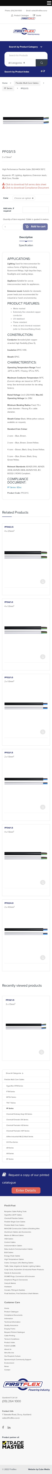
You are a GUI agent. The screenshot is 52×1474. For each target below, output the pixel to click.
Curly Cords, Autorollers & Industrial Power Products (24, 1270)
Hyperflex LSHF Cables (13, 1215)
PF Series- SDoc (14, 487)
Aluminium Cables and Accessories (17, 1232)
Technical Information (12, 1322)
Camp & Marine (10, 1283)
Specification (26, 245)
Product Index (9, 1342)
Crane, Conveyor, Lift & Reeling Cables (18, 1263)
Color (5, 198)
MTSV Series (11, 1097)
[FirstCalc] (28, 18)
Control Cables (10, 1242)
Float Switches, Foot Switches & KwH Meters (21, 1293)
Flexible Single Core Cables (14, 1222)
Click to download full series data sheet (25, 184)
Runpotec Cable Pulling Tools (15, 1211)
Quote (38, 15)
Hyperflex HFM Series (14, 1086)
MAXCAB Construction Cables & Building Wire (22, 1229)
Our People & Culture (12, 1356)
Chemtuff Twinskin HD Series (17, 1125)
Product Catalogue (21, 15)
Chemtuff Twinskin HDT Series (17, 1131)
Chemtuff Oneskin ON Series (17, 1120)
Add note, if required (8, 209)
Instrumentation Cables (13, 1246)
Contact (7, 1370)
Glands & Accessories (12, 1273)
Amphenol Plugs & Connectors (16, 1280)
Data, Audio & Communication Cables (18, 1249)
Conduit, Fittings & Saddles (14, 1290)
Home (4, 83)
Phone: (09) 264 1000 (13, 11)
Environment (9, 1363)
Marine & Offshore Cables (14, 1235)
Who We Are (9, 1353)
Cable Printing (9, 1336)
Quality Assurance (11, 1325)
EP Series (10, 1159)
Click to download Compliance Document (27, 187)
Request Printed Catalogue (14, 1332)
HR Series (10, 1154)
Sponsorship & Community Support (17, 1360)
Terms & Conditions (11, 1339)
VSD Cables (8, 1239)
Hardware (8, 1287)
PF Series (8, 88)
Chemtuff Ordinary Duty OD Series (19, 1114)
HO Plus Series (12, 1142)
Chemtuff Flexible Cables (13, 1218)
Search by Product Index (16, 71)
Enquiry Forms (9, 1329)
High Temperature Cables (14, 1259)
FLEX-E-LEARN (9, 1346)
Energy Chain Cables (12, 1256)
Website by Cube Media (39, 1469)
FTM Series (10, 1092)
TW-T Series (11, 1103)
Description (26, 237)
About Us (7, 1349)
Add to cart (38, 226)
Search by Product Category (23, 46)
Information (8, 1319)
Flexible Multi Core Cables (27, 83)
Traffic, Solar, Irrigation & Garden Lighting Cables (22, 1266)
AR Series (10, 1148)
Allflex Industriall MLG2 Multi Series (19, 1137)
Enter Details (26, 1190)
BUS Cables (8, 1252)
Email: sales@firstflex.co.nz (36, 11)
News (6, 1366)
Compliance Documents (13, 1315)
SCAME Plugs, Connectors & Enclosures (19, 1276)
